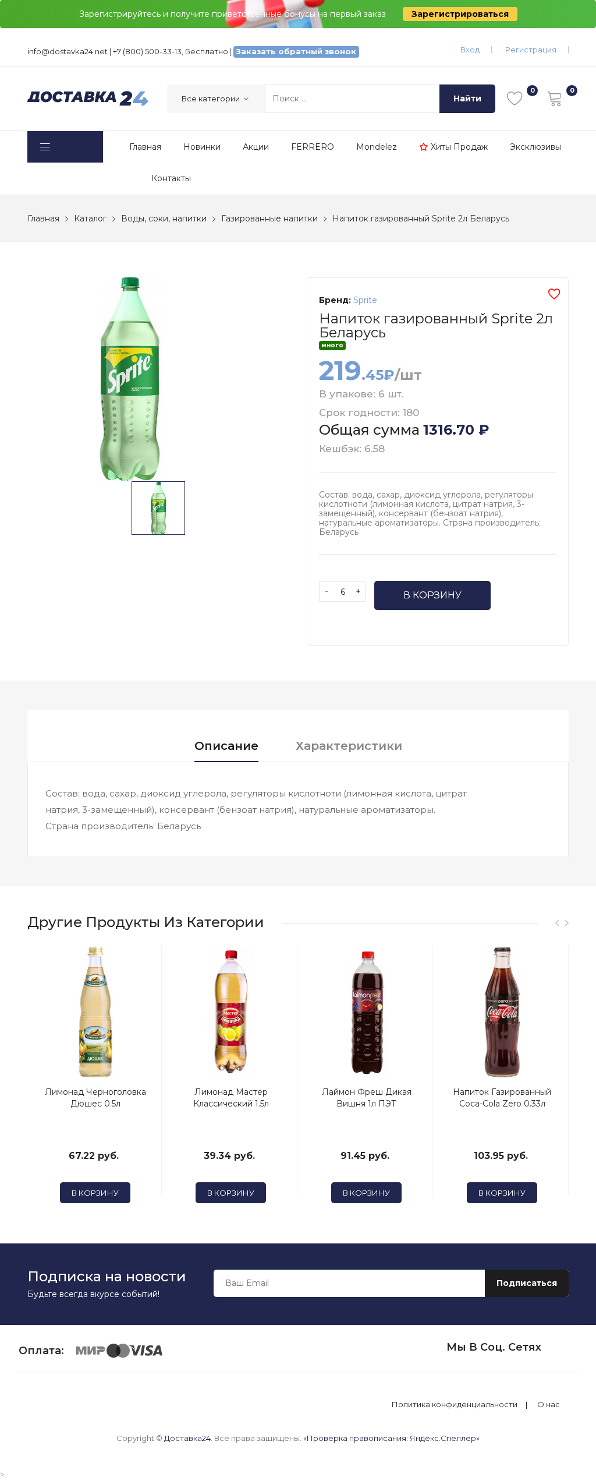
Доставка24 (187, 1438)
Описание (226, 746)
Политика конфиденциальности (454, 1404)
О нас (548, 1404)
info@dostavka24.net (67, 51)
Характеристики (349, 746)
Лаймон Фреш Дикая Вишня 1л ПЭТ (366, 1098)
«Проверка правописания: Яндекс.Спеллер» (391, 1438)
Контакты (171, 178)
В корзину (432, 595)
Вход (470, 49)
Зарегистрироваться (460, 14)
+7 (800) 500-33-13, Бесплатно (170, 51)
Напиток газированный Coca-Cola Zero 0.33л (502, 1098)
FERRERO (312, 147)
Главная (145, 147)
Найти (467, 98)
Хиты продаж (458, 147)
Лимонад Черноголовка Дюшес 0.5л (95, 1098)
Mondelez (376, 147)
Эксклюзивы (535, 147)
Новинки (202, 147)
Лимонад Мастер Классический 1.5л (231, 1098)
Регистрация (530, 49)
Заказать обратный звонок (296, 51)
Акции (256, 147)
